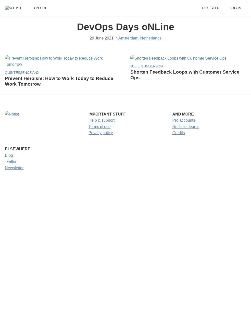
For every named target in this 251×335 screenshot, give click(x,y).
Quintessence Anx (22, 73)
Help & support (101, 120)
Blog (9, 155)
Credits (178, 133)
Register (211, 8)
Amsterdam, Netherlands (140, 38)
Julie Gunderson (146, 66)
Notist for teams (185, 127)
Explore (39, 8)
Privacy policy (100, 133)
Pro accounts (183, 120)
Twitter (10, 161)
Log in (235, 8)
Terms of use (99, 127)
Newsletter (14, 168)
